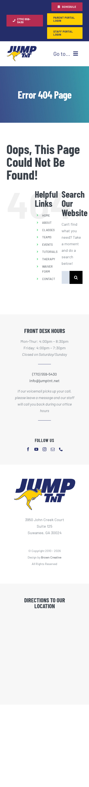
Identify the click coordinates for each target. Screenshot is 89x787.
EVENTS (47, 244)
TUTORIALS (49, 251)
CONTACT (48, 279)
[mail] (53, 449)
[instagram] (44, 449)
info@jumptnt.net (44, 380)
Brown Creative (51, 557)
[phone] (61, 449)
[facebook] (28, 449)
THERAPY (48, 259)
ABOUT (47, 222)
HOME (46, 215)
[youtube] (36, 449)
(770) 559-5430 (44, 374)
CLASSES (48, 230)
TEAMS (46, 237)
